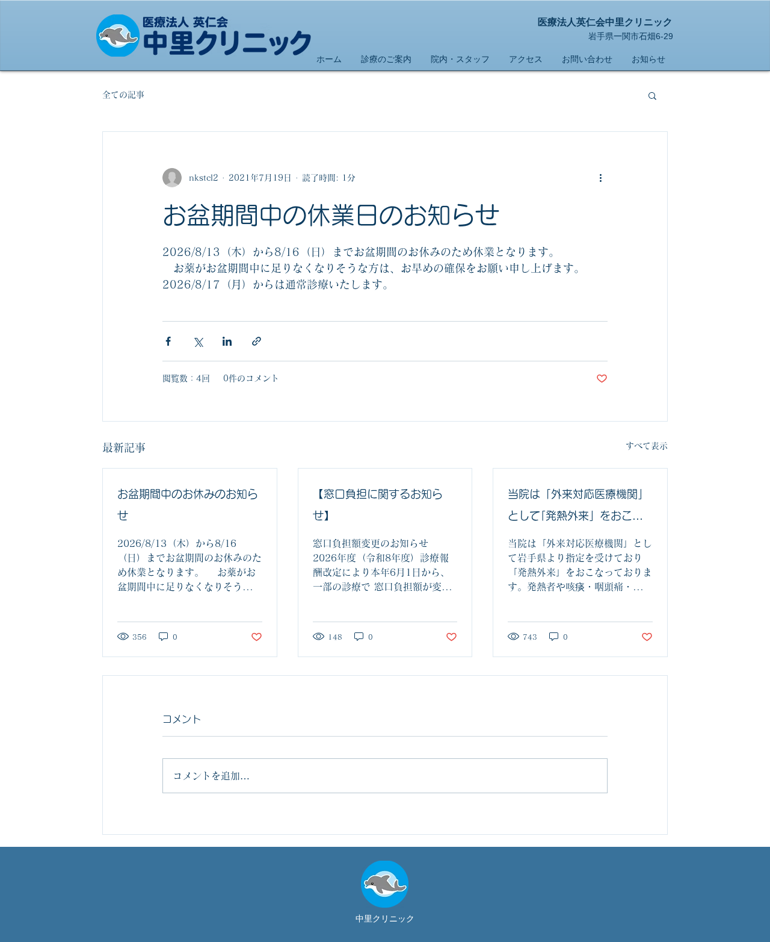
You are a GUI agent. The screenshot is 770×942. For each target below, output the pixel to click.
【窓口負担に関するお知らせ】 (385, 504)
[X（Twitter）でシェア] (197, 341)
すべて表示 (647, 445)
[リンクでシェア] (256, 341)
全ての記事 (123, 94)
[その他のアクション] (600, 177)
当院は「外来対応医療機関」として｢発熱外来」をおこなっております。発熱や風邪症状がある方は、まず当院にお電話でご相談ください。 (578, 507)
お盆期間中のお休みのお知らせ (187, 504)
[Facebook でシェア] (168, 341)
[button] (652, 95)
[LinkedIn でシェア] (227, 341)
